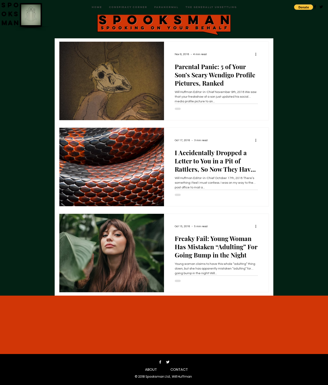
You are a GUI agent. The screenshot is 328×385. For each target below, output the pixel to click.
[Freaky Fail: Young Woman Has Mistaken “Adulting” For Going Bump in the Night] (111, 253)
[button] (303, 7)
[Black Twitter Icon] (321, 6)
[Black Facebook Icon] (315, 6)
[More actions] (257, 54)
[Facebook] (160, 362)
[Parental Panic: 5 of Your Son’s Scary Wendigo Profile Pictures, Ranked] (111, 81)
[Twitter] (168, 362)
